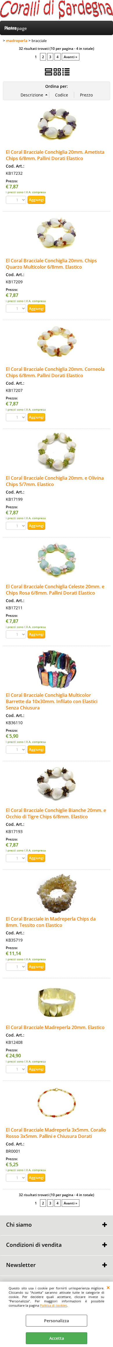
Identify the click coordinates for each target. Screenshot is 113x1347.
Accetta (56, 1338)
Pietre (10, 28)
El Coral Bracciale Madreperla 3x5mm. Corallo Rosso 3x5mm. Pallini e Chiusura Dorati (56, 1133)
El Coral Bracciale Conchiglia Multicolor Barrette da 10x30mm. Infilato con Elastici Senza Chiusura (51, 701)
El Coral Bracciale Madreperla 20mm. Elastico (55, 1027)
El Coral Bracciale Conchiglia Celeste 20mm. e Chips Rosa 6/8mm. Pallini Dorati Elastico (55, 589)
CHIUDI (108, 1287)
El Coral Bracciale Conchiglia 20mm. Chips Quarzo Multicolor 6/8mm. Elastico (51, 263)
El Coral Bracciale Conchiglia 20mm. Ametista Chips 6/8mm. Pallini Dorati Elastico (55, 155)
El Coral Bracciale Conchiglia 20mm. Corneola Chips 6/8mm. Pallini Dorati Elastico (55, 372)
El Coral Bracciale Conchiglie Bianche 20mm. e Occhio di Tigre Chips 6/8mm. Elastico (56, 813)
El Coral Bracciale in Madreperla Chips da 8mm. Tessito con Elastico (51, 922)
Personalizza (56, 1320)
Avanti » (70, 56)
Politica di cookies (53, 1305)
